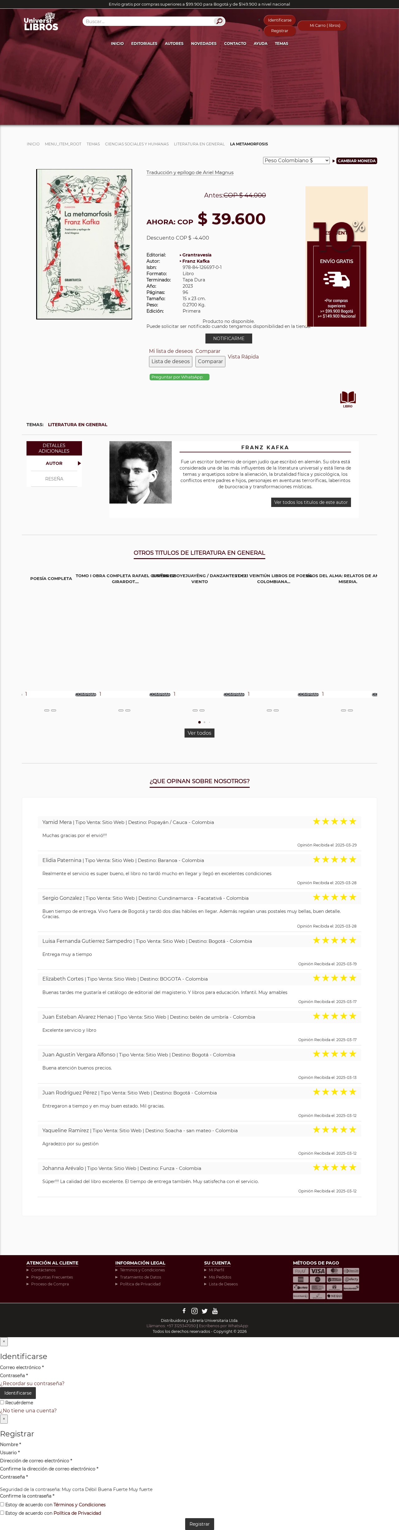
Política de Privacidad (140, 1284)
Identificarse (279, 20)
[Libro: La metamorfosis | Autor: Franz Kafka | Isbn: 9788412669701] (84, 244)
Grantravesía (197, 255)
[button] (199, 722)
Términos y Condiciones (142, 1270)
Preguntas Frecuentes (52, 1277)
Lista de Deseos (223, 1284)
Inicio (117, 43)
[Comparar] (53, 710)
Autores (174, 43)
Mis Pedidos (220, 1277)
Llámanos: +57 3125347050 (171, 1325)
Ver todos (199, 733)
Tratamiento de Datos (140, 1277)
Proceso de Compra (50, 1284)
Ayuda (260, 43)
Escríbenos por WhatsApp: (224, 1325)
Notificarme (228, 338)
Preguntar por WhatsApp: (177, 377)
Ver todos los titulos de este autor (311, 502)
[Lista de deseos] (46, 710)
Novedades (204, 43)
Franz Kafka (196, 261)
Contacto (235, 43)
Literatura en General (77, 424)
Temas (281, 43)
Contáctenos (43, 1270)
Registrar (279, 30)
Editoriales (144, 43)
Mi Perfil (216, 1270)
